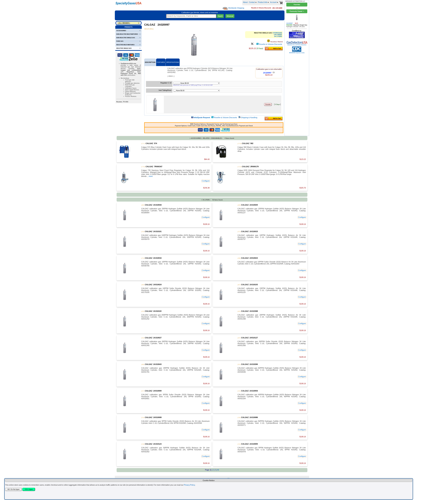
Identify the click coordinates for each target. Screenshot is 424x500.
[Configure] (252, 44)
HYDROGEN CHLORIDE (277, 33)
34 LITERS (278, 36)
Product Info (263, 2)
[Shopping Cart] (281, 2)
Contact (252, 2)
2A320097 (267, 73)
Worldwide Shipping (236, 8)
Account (273, 2)
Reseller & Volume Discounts (270, 44)
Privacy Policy (189, 485)
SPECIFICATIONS (172, 62)
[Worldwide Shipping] (225, 8)
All (218, 470)
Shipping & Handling (249, 117)
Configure (206, 181)
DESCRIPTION (150, 62)
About (245, 2)
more (151, 176)
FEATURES (161, 62)
